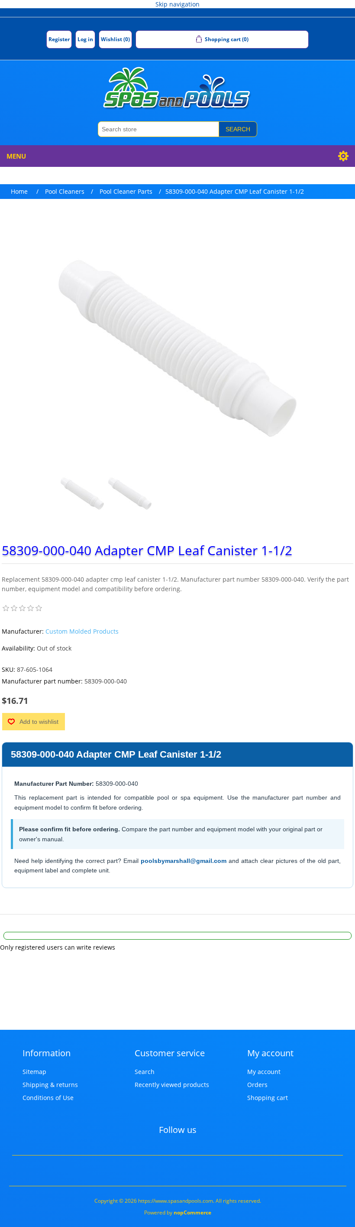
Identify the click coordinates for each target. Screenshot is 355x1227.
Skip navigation (177, 4)
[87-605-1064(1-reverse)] (130, 493)
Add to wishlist (38, 721)
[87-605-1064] (82, 493)
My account (264, 1072)
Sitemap (34, 1072)
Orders (257, 1085)
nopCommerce (192, 1212)
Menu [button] (16, 156)
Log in (85, 39)
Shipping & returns (50, 1085)
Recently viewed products (172, 1085)
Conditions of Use (48, 1098)
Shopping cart (267, 1098)
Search (238, 129)
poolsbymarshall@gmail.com (183, 860)
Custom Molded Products (82, 631)
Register (59, 39)
